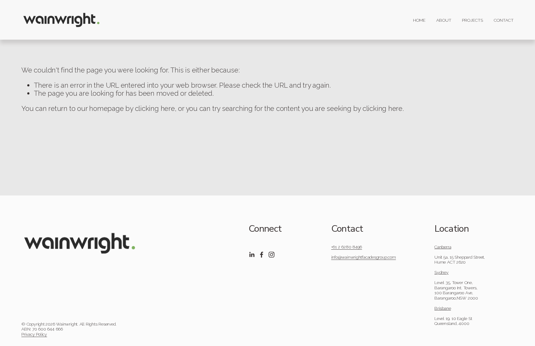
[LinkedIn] (252, 255)
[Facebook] (262, 255)
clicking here (155, 108)
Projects (472, 20)
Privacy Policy (34, 334)
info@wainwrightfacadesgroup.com (363, 257)
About (443, 20)
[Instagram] (271, 255)
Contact (504, 20)
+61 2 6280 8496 (346, 246)
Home (419, 20)
